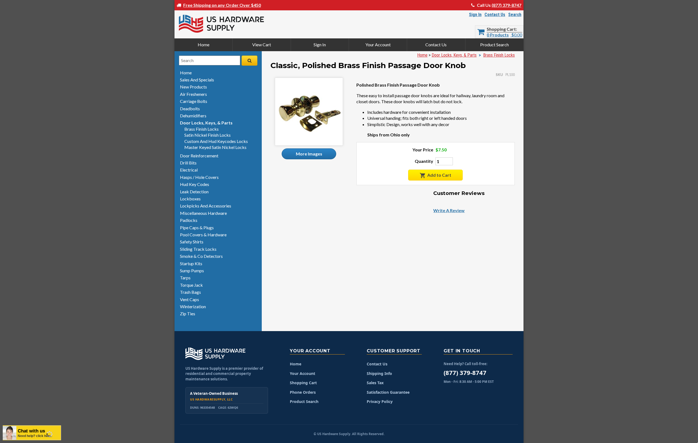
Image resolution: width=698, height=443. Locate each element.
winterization (193, 306)
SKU (499, 74)
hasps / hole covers (199, 177)
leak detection (194, 191)
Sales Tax (375, 382)
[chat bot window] (55, 369)
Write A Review (449, 210)
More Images (309, 153)
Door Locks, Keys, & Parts (454, 55)
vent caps (189, 299)
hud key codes (194, 184)
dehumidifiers (193, 115)
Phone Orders (303, 392)
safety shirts (191, 241)
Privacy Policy (380, 401)
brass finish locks (201, 129)
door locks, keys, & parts (206, 122)
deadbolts (190, 108)
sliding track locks (198, 249)
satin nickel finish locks (207, 135)
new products (193, 86)
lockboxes (190, 198)
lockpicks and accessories (205, 205)
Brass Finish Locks (499, 55)
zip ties (187, 313)
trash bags (190, 292)
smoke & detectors (201, 256)
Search (514, 14)
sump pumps (192, 270)
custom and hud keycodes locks (216, 141)
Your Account (378, 44)
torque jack (191, 285)
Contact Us (495, 14)
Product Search (494, 44)
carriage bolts (193, 101)
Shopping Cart (501, 29)
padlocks (188, 220)
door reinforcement (199, 155)
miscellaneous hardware (203, 213)
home (186, 72)
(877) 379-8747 (506, 5)
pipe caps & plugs (197, 227)
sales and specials (197, 79)
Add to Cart (439, 175)
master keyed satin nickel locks (215, 147)
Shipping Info (379, 373)
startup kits (191, 263)
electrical (189, 169)
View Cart (261, 44)
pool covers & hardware (203, 234)
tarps (185, 277)
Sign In (475, 14)
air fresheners (193, 94)
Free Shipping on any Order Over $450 (222, 5)
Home (203, 44)
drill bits (188, 162)
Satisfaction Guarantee (388, 392)
